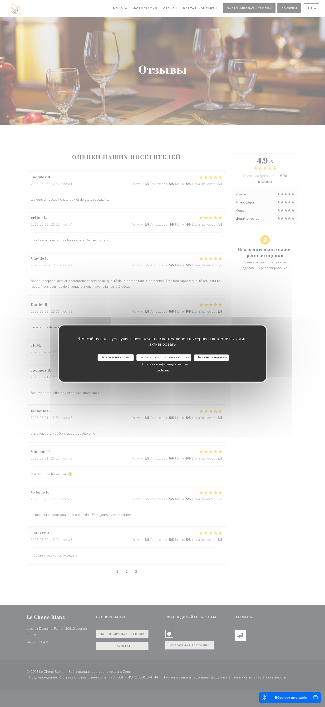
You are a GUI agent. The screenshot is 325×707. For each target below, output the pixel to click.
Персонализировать (212, 357)
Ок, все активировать (115, 357)
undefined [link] (163, 370)
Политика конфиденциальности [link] (164, 364)
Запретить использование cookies (164, 357)
